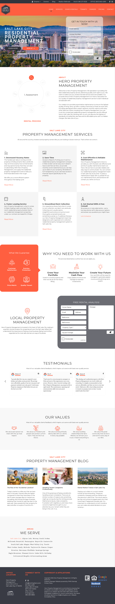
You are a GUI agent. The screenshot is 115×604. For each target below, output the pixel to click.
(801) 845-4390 (101, 1)
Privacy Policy (48, 583)
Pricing (101, 9)
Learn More (13, 48)
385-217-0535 (82, 1)
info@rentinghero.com (33, 583)
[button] (5, 383)
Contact (110, 9)
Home (51, 9)
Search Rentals (71, 9)
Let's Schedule (86, 216)
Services (59, 9)
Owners (46, 1)
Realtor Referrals (64, 1)
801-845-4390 (30, 585)
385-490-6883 (30, 595)
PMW (70, 581)
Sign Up (30, 48)
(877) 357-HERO (30, 589)
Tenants (83, 9)
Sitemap (74, 581)
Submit (97, 58)
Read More (8, 185)
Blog (53, 1)
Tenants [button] (36, 1)
